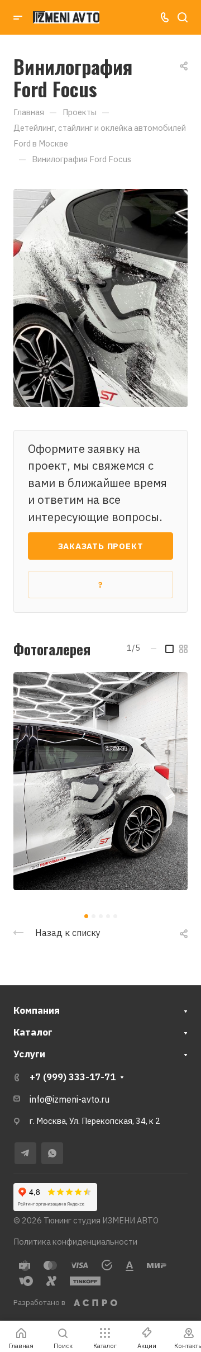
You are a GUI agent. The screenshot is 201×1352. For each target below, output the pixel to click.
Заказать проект (100, 546)
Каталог (32, 1032)
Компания (36, 1010)
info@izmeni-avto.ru (69, 1099)
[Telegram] (25, 1153)
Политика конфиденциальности (75, 1241)
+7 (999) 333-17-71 (73, 1077)
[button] (86, 916)
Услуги (29, 1054)
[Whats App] (52, 1153)
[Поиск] (182, 17)
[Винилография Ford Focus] (100, 297)
